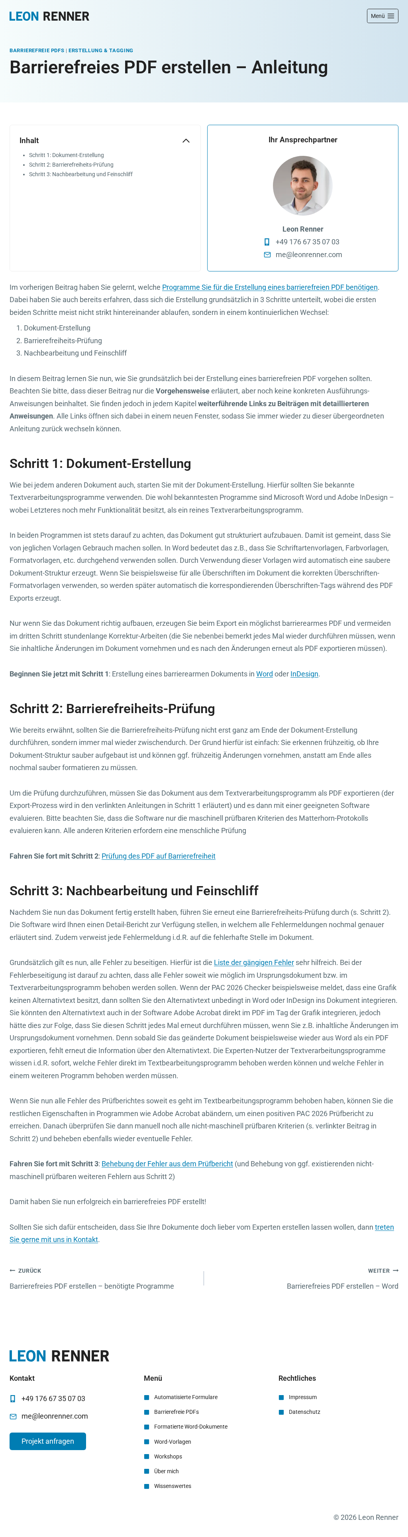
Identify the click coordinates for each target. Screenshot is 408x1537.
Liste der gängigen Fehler (254, 962)
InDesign (304, 674)
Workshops (168, 1456)
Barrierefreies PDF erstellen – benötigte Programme (92, 1279)
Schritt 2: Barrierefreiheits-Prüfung (71, 164)
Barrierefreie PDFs (37, 50)
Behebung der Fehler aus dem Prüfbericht (167, 1164)
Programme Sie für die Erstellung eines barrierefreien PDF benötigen (270, 287)
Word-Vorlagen (172, 1442)
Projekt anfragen (48, 1441)
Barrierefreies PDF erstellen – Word (342, 1279)
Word (264, 674)
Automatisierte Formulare (186, 1397)
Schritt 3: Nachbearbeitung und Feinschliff (81, 174)
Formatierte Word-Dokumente (191, 1426)
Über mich (166, 1471)
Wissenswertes (172, 1486)
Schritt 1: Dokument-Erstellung (66, 155)
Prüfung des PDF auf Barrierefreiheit (159, 856)
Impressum (303, 1397)
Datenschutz (304, 1412)
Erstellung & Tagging (101, 50)
